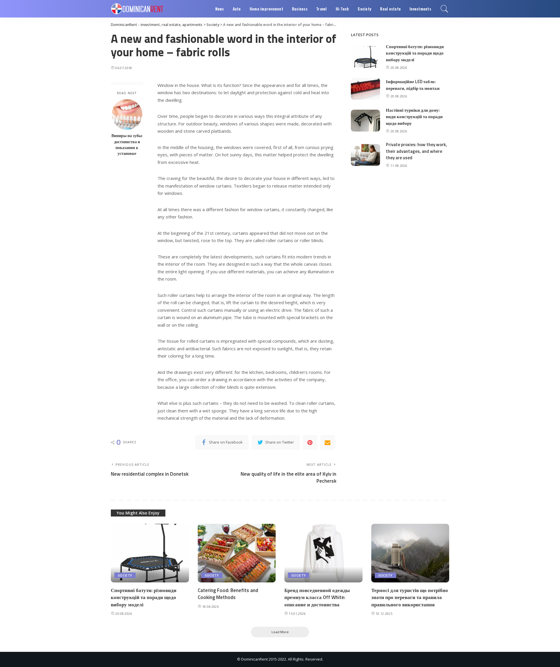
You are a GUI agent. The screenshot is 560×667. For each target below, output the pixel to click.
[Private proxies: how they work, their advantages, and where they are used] (365, 155)
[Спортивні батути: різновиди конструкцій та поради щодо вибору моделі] (365, 57)
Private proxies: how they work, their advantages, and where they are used (416, 151)
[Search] (444, 8)
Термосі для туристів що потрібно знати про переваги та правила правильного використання (409, 597)
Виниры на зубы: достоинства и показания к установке (127, 144)
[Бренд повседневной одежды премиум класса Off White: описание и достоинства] (323, 553)
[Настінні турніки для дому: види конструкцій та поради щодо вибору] (365, 121)
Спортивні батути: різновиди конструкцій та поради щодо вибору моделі (415, 53)
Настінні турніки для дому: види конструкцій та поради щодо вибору (414, 117)
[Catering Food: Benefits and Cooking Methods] (237, 553)
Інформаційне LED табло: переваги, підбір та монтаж (413, 85)
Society (125, 575)
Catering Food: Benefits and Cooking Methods (228, 594)
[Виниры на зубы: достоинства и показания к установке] (127, 114)
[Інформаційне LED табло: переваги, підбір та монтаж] (365, 89)
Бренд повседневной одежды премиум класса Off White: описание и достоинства (317, 597)
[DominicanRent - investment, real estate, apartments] (137, 8)
